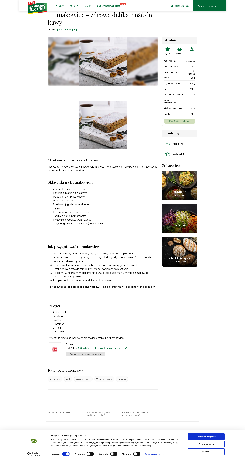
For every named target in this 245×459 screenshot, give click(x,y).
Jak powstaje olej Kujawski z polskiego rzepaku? (97, 413)
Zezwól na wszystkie (206, 436)
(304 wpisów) (84, 348)
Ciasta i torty (55, 379)
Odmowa (206, 451)
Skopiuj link (177, 144)
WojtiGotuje (60, 29)
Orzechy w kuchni (83, 379)
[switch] (90, 454)
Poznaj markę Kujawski (59, 412)
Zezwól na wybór (206, 444)
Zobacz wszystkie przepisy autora (85, 354)
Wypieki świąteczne (104, 379)
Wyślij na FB (178, 154)
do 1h (68, 379)
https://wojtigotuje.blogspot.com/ (110, 348)
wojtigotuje (72, 29)
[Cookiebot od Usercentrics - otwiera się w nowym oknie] (34, 454)
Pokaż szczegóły (152, 454)
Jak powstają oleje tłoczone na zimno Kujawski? (135, 413)
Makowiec (122, 379)
